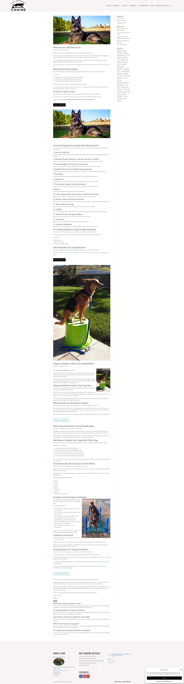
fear (118, 75)
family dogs (125, 73)
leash (118, 87)
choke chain (125, 57)
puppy (128, 89)
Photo (111, 659)
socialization (119, 96)
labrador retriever (121, 84)
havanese (119, 80)
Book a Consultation (59, 105)
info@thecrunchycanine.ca (59, 670)
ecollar (118, 71)
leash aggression (124, 87)
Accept (164, 678)
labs (127, 84)
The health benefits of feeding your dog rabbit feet (91, 660)
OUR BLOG (132, 5)
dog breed (119, 62)
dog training (126, 68)
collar (118, 59)
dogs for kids (119, 68)
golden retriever (120, 78)
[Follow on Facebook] (80, 676)
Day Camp (61, 568)
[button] (181, 669)
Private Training (106, 557)
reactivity (119, 94)
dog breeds (125, 62)
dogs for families (120, 66)
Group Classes (58, 459)
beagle (124, 50)
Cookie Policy (158, 681)
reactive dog (127, 91)
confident (123, 59)
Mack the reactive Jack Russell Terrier (88, 656)
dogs (118, 64)
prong (124, 89)
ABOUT (109, 5)
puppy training (120, 91)
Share (110, 663)
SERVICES (116, 5)
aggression (119, 50)
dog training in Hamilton (63, 252)
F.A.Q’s (152, 5)
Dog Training (120, 18)
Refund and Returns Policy (167, 681)
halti (126, 78)
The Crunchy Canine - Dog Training (119, 654)
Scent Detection (101, 566)
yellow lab (119, 100)
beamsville (119, 52)
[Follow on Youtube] (87, 676)
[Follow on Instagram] (84, 676)
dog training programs (60, 554)
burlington (119, 57)
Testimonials (143, 5)
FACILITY (125, 5)
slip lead (124, 94)
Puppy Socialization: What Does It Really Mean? (73, 363)
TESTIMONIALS (120, 23)
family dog (119, 73)
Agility (95, 566)
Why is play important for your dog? (87, 663)
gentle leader (127, 75)
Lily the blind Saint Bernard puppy (87, 658)
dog (127, 59)
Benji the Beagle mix (122, 44)
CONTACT (159, 5)
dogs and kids (123, 64)
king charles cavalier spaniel (123, 82)
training (124, 98)
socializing (119, 98)
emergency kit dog (125, 71)
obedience (119, 89)
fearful (121, 75)
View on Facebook (111, 661)
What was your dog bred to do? (66, 47)
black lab (127, 55)
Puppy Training (64, 50)
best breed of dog (120, 55)
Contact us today (57, 592)
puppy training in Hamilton (78, 252)
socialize (125, 96)
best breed (125, 52)
